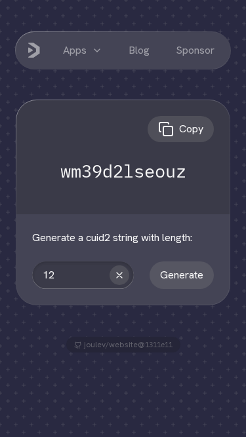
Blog (139, 50)
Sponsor (195, 50)
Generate (181, 275)
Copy (191, 129)
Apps (75, 50)
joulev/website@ (127, 344)
